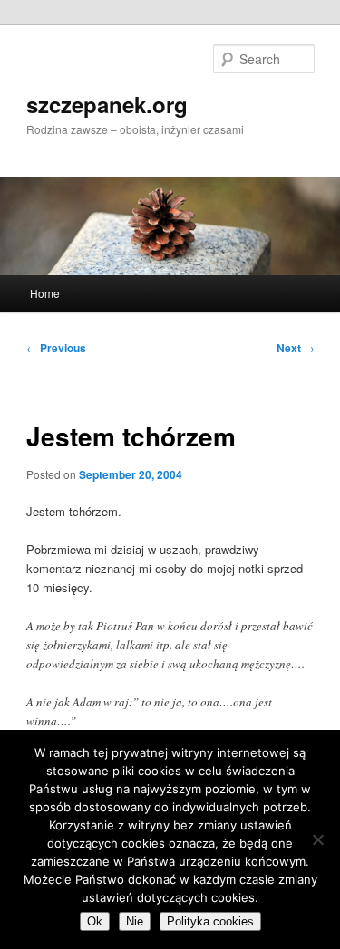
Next (296, 348)
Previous (56, 348)
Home (45, 293)
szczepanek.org (107, 104)
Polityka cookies (210, 921)
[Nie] (317, 839)
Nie (134, 921)
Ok (94, 921)
